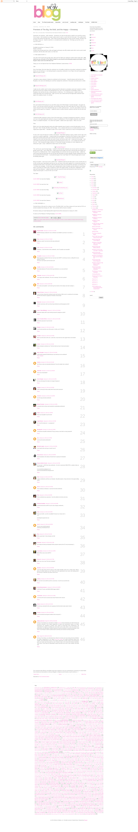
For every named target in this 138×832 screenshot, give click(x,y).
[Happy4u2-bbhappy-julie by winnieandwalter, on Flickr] (39, 85)
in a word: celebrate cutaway (97, 727)
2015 (92, 184)
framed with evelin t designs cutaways (44, 718)
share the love (43, 783)
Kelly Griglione (94, 81)
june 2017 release (69, 747)
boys (66, 698)
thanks (37, 791)
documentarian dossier (47, 710)
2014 (92, 185)
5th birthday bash (48, 691)
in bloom (84, 735)
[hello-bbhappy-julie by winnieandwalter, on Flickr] (38, 101)
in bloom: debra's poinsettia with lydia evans (93, 737)
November (94, 189)
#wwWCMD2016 (38, 690)
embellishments (37, 712)
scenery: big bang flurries (78, 772)
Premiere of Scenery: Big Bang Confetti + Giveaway (97, 264)
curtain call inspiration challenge (83, 707)
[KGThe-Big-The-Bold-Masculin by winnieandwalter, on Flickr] (60, 187)
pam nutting (48, 765)
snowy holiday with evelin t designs (77, 784)
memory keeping (42, 757)
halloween (51, 721)
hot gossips (101, 724)
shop (39, 22)
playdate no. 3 (71, 768)
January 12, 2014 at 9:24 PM (46, 511)
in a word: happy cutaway (62, 729)
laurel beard (82, 750)
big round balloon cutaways (72, 696)
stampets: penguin (38, 787)
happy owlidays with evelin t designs (93, 722)
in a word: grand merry (90, 728)
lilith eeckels (97, 752)
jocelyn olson (73, 746)
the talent (58, 801)
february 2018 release (93, 715)
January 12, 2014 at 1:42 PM (51, 404)
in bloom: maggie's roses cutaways (49, 742)
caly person (96, 698)
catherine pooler (99, 700)
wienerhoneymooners (42, 587)
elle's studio (90, 711)
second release (59, 780)
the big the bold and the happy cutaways (59, 798)
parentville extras (88, 765)
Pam (38, 495)
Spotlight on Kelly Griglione (96, 221)
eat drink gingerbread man (80, 711)
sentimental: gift (44, 782)
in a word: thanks (94, 733)
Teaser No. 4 (95, 279)
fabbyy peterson (40, 620)
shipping (68, 783)
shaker (79, 782)
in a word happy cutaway (91, 725)
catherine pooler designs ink (42, 701)
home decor (87, 724)
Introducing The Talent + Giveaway (97, 276)
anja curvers (45, 694)
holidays (77, 724)
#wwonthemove (54, 688)
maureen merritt (37, 756)
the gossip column (99, 800)
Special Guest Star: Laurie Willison (96, 240)
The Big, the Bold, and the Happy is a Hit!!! (97, 224)
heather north (54, 724)
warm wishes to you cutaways (52, 808)
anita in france (100, 692)
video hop (78, 807)
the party (39, 801)
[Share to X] (57, 218)
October (94, 191)
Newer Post (36, 674)
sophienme (87, 784)
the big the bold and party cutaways (61, 797)
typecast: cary (61, 805)
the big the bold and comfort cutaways (90, 793)
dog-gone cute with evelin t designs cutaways (79, 710)
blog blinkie (57, 22)
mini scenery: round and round (62, 760)
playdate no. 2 (64, 768)
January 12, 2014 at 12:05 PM (47, 387)
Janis (38, 511)
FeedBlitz (92, 130)
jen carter (79, 744)
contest (62, 704)
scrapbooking (62, 779)
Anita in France (40, 292)
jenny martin (45, 746)
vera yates (61, 807)
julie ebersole (39, 747)
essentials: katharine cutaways (48, 714)
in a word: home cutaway (57, 731)
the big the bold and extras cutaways (54, 794)
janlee (39, 744)
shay (62, 783)
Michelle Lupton (40, 446)
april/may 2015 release (66, 694)
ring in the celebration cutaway (70, 771)
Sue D (38, 524)
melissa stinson (96, 756)
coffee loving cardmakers (57, 703)
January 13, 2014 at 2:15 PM (49, 551)
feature (63, 715)
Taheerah (39, 302)
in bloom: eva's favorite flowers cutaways (70, 739)
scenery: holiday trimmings (56, 775)
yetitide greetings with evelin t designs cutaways (59, 814)
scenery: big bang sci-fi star (90, 772)
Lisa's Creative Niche (42, 318)
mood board (40, 761)
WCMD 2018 (94, 22)
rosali (93, 771)
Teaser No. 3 (95, 280)
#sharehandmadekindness (81, 687)
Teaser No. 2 (95, 282)
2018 (92, 178)
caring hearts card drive (71, 700)
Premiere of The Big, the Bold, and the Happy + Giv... (97, 256)
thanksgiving (42, 791)
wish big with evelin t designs (54, 812)
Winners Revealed (96, 226)
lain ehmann (43, 750)
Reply (38, 234)
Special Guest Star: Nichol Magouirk (96, 260)
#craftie (73, 687)
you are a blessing (79, 814)
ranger (87, 769)
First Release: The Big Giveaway (97, 272)
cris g (37, 707)
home (34, 22)
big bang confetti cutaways (91, 695)
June (93, 198)
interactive (88, 743)
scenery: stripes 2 (58, 778)
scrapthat (69, 779)
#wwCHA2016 (37, 688)
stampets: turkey (55, 787)
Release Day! (95, 231)
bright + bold (70, 698)
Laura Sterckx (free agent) (96, 100)
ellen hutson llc (99, 711)
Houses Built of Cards (42, 463)
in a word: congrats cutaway (53, 728)
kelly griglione (57, 219)
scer (56, 779)
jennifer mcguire (38, 746)
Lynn (38, 247)
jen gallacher (85, 744)
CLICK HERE (36, 179)
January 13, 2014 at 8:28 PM (48, 567)
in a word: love (43, 732)
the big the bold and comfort (75, 793)
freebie (55, 718)
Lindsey (39, 578)
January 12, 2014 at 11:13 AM (47, 327)
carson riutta (85, 700)
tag (93, 789)
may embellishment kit (46, 756)
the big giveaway (77, 791)
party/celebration (70, 767)
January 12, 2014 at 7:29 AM (46, 239)
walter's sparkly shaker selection (96, 807)
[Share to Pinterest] (60, 218)
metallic (68, 757)
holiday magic (72, 724)
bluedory (39, 567)
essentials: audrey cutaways (73, 712)
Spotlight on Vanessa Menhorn (96, 215)
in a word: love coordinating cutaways (55, 732)
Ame (38, 636)
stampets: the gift (47, 787)
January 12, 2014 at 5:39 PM (46, 495)
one (90, 764)
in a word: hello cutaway (75, 729)
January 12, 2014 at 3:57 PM (46, 477)
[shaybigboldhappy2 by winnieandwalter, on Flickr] (59, 147)
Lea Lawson (93, 84)
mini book (91, 757)
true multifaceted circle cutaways (72, 804)
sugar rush (49, 789)
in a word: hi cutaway (87, 729)
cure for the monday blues (66, 707)
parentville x (96, 765)
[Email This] (54, 218)
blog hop (48, 698)
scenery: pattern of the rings (46, 776)
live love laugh (67, 753)
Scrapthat (39, 256)
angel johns (86, 692)
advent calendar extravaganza (93, 691)
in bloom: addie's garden (94, 735)
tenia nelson (94, 790)
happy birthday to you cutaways (92, 721)
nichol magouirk (97, 761)
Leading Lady (73, 22)
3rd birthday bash (97, 690)
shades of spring (72, 782)
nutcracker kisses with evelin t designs (94, 762)
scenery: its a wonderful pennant (83, 775)
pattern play (77, 767)
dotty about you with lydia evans (42, 711)
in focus (72, 743)
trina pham (100, 802)
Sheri (38, 477)
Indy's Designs (40, 352)
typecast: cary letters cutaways (73, 805)
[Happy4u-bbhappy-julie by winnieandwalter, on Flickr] (39, 75)
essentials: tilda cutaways (91, 714)
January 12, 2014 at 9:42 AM (50, 292)
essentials (52, 712)
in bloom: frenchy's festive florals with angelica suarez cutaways (48, 740)
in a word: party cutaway (59, 733)
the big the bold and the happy (77, 219)
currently (74, 707)
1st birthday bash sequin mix (86, 690)
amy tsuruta (73, 692)
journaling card (97, 746)
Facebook (42, 715)
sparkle (92, 784)
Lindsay (39, 387)
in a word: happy (99, 728)
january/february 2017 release (70, 744)
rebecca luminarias (93, 769)
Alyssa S (39, 559)
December (94, 187)
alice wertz (47, 692)
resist (41, 771)
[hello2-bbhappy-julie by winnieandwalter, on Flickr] (39, 114)
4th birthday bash (38, 691)
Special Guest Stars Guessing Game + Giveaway (96, 268)
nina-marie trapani (43, 762)
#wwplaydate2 (68, 688)
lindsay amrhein (49, 753)
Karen (38, 486)
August (94, 195)
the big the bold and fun (98, 794)
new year (87, 761)
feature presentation (70, 715)
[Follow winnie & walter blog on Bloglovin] (97, 158)
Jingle (38, 412)
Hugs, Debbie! (40, 355)
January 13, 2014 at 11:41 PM (48, 595)
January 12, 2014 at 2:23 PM (49, 429)
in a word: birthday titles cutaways (71, 727)
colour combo (82, 703)
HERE (67, 32)
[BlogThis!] (55, 218)
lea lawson (45, 752)
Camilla (38, 267)
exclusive (36, 715)
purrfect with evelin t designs (52, 769)
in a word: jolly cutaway (80, 731)
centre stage (67, 701)
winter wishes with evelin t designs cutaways (85, 811)
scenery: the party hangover (70, 778)
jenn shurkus (91, 744)
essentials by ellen (60, 712)
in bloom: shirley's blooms (96, 742)
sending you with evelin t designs (72, 780)
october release (69, 764)
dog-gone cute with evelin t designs (61, 710)
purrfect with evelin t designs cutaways (69, 769)
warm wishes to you (39, 808)
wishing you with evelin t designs (87, 812)
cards (54, 700)
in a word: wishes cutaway (65, 735)
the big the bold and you (90, 798)
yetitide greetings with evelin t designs (42, 814)
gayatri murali (96, 718)
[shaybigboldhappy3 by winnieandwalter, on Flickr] (59, 159)
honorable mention (94, 724)
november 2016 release (53, 763)
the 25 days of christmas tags (52, 791)
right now (49, 771)
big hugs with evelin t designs (41, 696)
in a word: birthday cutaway (57, 727)
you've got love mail (90, 814)
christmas (48, 703)
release (100, 769)
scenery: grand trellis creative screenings (42, 775)
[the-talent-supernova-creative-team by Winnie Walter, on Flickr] (98, 71)
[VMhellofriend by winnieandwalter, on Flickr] (60, 198)
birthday (80, 696)
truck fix (59, 622)
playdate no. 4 (78, 768)
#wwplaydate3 (75, 688)
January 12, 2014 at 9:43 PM (46, 524)
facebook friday (48, 715)
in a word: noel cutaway (49, 733)
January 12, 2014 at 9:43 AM (48, 302)
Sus (38, 438)
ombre (76, 764)
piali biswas (95, 767)
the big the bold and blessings (42, 793)
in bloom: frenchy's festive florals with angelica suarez (91, 739)
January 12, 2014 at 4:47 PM (46, 486)
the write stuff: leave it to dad (69, 801)
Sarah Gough (40, 379)
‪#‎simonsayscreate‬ (91, 687)
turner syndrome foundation (47, 805)
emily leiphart (45, 712)
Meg (38, 534)
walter (87, 807)
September (94, 193)
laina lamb (49, 750)
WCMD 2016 (90, 808)
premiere (62, 219)
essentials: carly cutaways (88, 712)
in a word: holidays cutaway (45, 731)
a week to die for (77, 691)
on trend (86, 764)
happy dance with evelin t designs (48, 722)
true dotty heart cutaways (44, 804)
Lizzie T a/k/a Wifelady (42, 310)
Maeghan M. (39, 429)
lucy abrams (98, 753)
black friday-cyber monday (96, 696)
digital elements (91, 708)
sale (42, 772)
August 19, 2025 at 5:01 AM (46, 636)
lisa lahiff (61, 753)
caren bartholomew (61, 700)
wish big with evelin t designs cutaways (70, 812)
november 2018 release (79, 763)
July (93, 196)
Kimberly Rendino (41, 503)
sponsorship (66, 786)
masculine (87, 755)
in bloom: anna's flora (54, 736)
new (83, 761)
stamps (67, 787)
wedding (44, 809)
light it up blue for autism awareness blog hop (77, 752)
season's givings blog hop (77, 779)
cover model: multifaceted (40, 706)
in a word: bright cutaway (86, 727)
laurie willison (90, 750)
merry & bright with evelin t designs (56, 757)
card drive (49, 700)
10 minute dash (66, 690)
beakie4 (49, 695)
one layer (94, 764)
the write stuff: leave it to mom (84, 801)
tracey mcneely (90, 802)
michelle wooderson (84, 757)
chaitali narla (77, 701)
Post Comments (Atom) (44, 676)
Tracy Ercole (40, 454)
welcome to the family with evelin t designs (56, 809)
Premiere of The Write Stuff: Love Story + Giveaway (97, 243)
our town (36, 765)
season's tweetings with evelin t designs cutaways (44, 780)
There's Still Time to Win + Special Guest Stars (97, 237)
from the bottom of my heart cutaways (84, 718)
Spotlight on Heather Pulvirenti (96, 212)
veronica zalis (66, 807)
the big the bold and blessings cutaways (59, 793)
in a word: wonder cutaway (76, 735)
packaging (43, 765)
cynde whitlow (37, 708)
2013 (92, 291)
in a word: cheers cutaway (41, 728)
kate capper (98, 747)
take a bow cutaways (77, 790)
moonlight (57, 761)
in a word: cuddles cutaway (65, 728)
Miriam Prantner (40, 404)
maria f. (38, 344)
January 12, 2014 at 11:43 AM (47, 344)
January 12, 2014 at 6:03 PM (52, 503)
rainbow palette (81, 769)
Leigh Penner (40, 421)
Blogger (85, 820)
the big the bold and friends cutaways (84, 794)
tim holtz (72, 802)
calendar (91, 698)
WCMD (67, 808)
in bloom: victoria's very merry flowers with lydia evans (58, 743)
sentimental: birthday (91, 780)
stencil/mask (86, 787)
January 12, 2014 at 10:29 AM (53, 310)
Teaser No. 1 (95, 284)
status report (80, 787)
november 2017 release (66, 763)
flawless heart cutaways (70, 717)
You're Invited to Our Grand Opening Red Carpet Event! (97, 287)
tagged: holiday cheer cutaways (48, 790)
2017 (92, 180)
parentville (80, 765)
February (94, 206)
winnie (102, 809)
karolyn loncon (90, 747)
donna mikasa (99, 710)
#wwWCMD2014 (90, 688)
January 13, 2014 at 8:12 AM (48, 542)
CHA (72, 701)
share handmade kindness (87, 782)
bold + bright (60, 698)
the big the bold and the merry (74, 798)
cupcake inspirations (55, 707)
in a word (70, 725)
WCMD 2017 (98, 808)
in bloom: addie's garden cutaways (41, 736)
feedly (101, 715)
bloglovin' (54, 698)
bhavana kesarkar (70, 695)
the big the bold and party (45, 797)
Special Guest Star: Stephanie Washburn (97, 253)
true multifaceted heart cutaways (87, 804)
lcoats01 (40, 752)
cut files (40, 219)
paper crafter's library (56, 765)
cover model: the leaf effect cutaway (56, 706)
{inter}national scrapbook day (50, 687)
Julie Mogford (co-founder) (96, 75)
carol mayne (79, 700)
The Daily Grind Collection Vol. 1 (53, 800)
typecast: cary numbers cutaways (90, 805)
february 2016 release (81, 715)
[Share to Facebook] (58, 218)
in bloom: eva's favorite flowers (53, 739)
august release (88, 694)
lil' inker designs (90, 752)
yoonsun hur (72, 814)
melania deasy (81, 756)
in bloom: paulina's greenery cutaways (67, 742)
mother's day (63, 761)
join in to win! (65, 22)
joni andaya (52, 219)
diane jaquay (78, 708)
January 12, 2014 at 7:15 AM (50, 230)
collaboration (67, 703)
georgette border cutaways (40, 720)
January (94, 208)
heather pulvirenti (46, 219)
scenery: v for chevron (49, 779)
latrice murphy (54, 750)
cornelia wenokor (79, 704)
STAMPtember (73, 787)
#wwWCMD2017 (48, 690)
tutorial (55, 805)
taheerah (57, 790)
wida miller (91, 809)
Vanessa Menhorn (95, 89)
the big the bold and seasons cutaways (93, 797)
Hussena (39, 542)
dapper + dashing (45, 708)
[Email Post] (51, 217)
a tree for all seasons (67, 691)
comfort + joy (95, 703)
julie (102, 746)
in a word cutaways (80, 725)
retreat (45, 771)
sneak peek (65, 784)
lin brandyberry (42, 753)
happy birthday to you (79, 721)
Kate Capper (93, 79)
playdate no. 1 (57, 768)
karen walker (84, 747)
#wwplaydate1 (61, 688)
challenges (80, 22)
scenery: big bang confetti (64, 772)
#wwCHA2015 (99, 687)
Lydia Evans (93, 86)
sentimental (84, 780)
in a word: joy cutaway (90, 731)
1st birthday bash (74, 690)
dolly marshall (92, 710)
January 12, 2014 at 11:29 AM (47, 335)
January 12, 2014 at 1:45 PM (46, 412)
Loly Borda (39, 595)
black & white (86, 696)
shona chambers (90, 783)
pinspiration (42, 768)
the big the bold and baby (98, 791)
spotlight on (81, 786)
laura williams (76, 750)
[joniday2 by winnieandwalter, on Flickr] (60, 182)
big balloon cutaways (79, 695)
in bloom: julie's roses (81, 740)
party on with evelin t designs (41, 767)
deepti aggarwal (70, 708)
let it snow (65, 752)
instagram (82, 743)
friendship (60, 718)
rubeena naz (37, 772)
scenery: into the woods (69, 775)
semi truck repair (58, 639)
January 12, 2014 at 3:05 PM (49, 454)
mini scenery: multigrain (50, 760)
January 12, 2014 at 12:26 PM (48, 395)
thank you (101, 790)
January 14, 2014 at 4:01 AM (46, 604)
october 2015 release (58, 764)
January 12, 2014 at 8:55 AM (46, 283)
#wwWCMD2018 (57, 690)
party (101, 765)
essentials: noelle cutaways (78, 714)
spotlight (73, 786)
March (93, 204)
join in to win (80, 746)
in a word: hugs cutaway (68, 731)
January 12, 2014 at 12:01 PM (49, 379)
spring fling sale (90, 786)
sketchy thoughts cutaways (55, 784)
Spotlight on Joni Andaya (97, 209)
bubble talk (84, 698)
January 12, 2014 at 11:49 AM (50, 352)
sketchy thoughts (43, 784)
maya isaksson (68, 756)
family (54, 715)
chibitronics (42, 703)
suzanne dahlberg (67, 219)
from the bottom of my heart (69, 718)
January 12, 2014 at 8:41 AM (48, 275)
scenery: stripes (47, 778)
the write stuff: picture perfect (43, 803)
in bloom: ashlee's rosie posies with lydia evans (72, 736)
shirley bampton (75, 783)
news (91, 761)
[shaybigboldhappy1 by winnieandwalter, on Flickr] (59, 132)
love (72, 753)
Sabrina (39, 362)
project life (43, 769)
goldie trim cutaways (76, 720)
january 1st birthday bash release (48, 744)
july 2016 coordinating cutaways (50, 747)
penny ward (82, 767)
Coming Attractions (96, 274)
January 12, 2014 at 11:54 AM (47, 362)
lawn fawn (97, 750)
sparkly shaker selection (44, 786)
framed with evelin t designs (97, 717)
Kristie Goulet (40, 230)
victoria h (39, 395)
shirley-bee (82, 783)
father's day (58, 715)
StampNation (62, 787)
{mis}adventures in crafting (64, 687)
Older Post (83, 674)
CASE (93, 700)
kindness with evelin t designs (75, 749)
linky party (56, 753)
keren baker (55, 749)
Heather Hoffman (94, 78)
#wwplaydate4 (82, 688)
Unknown (39, 275)
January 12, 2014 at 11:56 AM (48, 370)
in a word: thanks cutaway (52, 735)
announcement (57, 694)
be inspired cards (43, 695)
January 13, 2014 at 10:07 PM (47, 578)
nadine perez (77, 761)
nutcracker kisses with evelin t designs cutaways (44, 764)
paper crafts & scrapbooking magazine (69, 765)
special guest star (55, 786)
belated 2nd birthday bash (58, 695)
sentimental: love (54, 782)
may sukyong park (60, 756)
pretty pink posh (93, 768)
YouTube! (87, 22)
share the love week (53, 783)
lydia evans (46, 755)
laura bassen (61, 750)
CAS (90, 700)
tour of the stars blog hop (80, 802)
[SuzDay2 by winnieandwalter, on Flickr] (60, 193)
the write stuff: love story (98, 801)
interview (92, 743)
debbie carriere (54, 708)
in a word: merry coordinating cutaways (93, 732)
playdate (50, 768)
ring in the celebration (58, 771)
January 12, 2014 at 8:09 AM (47, 267)
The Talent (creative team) (47, 22)
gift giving (50, 720)
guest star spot (44, 721)
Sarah (38, 604)
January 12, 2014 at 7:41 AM (46, 247)
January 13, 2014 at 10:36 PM (53, 587)
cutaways (98, 707)
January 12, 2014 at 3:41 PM (54, 463)
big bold (100, 695)
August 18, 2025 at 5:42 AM (51, 620)
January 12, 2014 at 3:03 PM (51, 446)
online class (99, 764)
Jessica (39, 612)
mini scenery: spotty (73, 760)
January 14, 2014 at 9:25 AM (47, 612)
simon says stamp (98, 783)
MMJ (38, 283)
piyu (46, 768)
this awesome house (63, 803)
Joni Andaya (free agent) (96, 98)
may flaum (53, 756)
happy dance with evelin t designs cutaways (67, 722)
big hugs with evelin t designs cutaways (57, 696)
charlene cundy (96, 701)
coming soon (44, 704)
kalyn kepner (77, 747)
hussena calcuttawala (40, 725)
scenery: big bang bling (50, 772)
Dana (38, 239)
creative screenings (89, 706)
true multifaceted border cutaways (58, 804)
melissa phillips (89, 756)
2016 (92, 182)
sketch (36, 784)
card (38, 219)
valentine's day (42, 807)
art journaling (74, 694)
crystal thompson (44, 707)
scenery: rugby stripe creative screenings (77, 776)
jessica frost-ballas (53, 746)
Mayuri (92, 88)
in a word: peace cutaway (71, 733)
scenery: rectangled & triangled (60, 776)
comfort (88, 703)
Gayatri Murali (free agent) (96, 94)
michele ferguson (75, 757)
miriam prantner (97, 760)
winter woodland (41, 812)
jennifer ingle (98, 744)
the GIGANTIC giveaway (88, 800)
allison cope (53, 692)
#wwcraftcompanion (45, 688)
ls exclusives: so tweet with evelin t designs (84, 753)
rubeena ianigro (99, 771)
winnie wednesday (39, 811)
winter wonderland (99, 811)
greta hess (98, 720)
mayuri (75, 756)
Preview (91, 128)
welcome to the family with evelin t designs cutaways (78, 809)
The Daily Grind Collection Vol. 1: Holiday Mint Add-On (71, 800)
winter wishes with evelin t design (66, 811)
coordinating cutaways (70, 704)
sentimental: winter (64, 782)
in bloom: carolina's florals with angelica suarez (50, 737)
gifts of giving (57, 720)
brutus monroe (77, 698)
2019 (92, 176)
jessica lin (60, 746)
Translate (100, 166)
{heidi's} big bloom (38, 687)
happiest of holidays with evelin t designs (63, 721)
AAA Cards (84, 691)
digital (84, 708)
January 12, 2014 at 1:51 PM (50, 421)
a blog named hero (57, 691)
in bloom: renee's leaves (83, 742)
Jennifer (39, 335)
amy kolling (67, 692)
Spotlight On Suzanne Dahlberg (97, 218)
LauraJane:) (40, 551)
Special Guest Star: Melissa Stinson (96, 247)
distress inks (99, 708)
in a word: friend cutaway (78, 728)
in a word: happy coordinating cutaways (45, 729)
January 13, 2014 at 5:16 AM (45, 534)
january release (60, 744)
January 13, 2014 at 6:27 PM (48, 559)
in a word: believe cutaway (45, 727)
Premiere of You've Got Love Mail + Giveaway (97, 250)
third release (54, 803)
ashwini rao (81, 694)
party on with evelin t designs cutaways (57, 767)
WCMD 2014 (75, 808)
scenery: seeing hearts (90, 776)
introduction (98, 743)
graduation (92, 720)
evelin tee (100, 714)
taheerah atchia (66, 790)
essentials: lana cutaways (64, 714)
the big (61, 791)
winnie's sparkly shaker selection (50, 811)
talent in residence (86, 790)
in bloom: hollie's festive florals (68, 740)
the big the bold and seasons (77, 797)
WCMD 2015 (83, 808)
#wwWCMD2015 (98, 688)
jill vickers (67, 746)
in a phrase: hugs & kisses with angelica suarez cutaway (56, 725)
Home (60, 674)
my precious (70, 761)
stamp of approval (98, 786)
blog (35, 698)
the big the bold (87, 791)
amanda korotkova (60, 692)
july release (60, 747)
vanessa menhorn (37, 220)
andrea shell (80, 692)
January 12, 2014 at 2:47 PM (45, 438)
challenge (84, 702)
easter (72, 711)
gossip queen (86, 720)
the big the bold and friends (69, 794)
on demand (81, 764)
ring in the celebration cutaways (84, 771)
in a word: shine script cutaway (84, 733)
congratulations (51, 704)
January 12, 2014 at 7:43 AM (48, 256)
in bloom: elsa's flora (39, 739)
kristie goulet (37, 750)
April (93, 202)
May (93, 200)
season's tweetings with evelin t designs (92, 779)
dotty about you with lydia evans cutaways (60, 711)
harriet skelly (37, 724)
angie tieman (93, 692)
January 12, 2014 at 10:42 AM (53, 318)
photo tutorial (89, 767)
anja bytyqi (39, 694)
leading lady (54, 752)
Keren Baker (93, 83)
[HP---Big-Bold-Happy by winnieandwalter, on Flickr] (60, 177)
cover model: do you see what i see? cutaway (92, 704)
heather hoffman (45, 724)
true (35, 804)
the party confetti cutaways (49, 801)
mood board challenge (49, 761)
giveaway (64, 720)
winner (96, 809)
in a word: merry (81, 732)
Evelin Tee (93, 76)
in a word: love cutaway (70, 732)
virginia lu (83, 807)
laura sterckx (68, 750)
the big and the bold (68, 791)
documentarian (38, 710)
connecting (58, 704)
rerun (36, 771)
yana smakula (99, 812)
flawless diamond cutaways (57, 717)
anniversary (51, 694)
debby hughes (62, 708)
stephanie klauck (94, 787)
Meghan (39, 327)
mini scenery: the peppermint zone (85, 760)
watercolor (62, 808)
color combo (74, 703)
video (72, 807)
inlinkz (78, 743)
